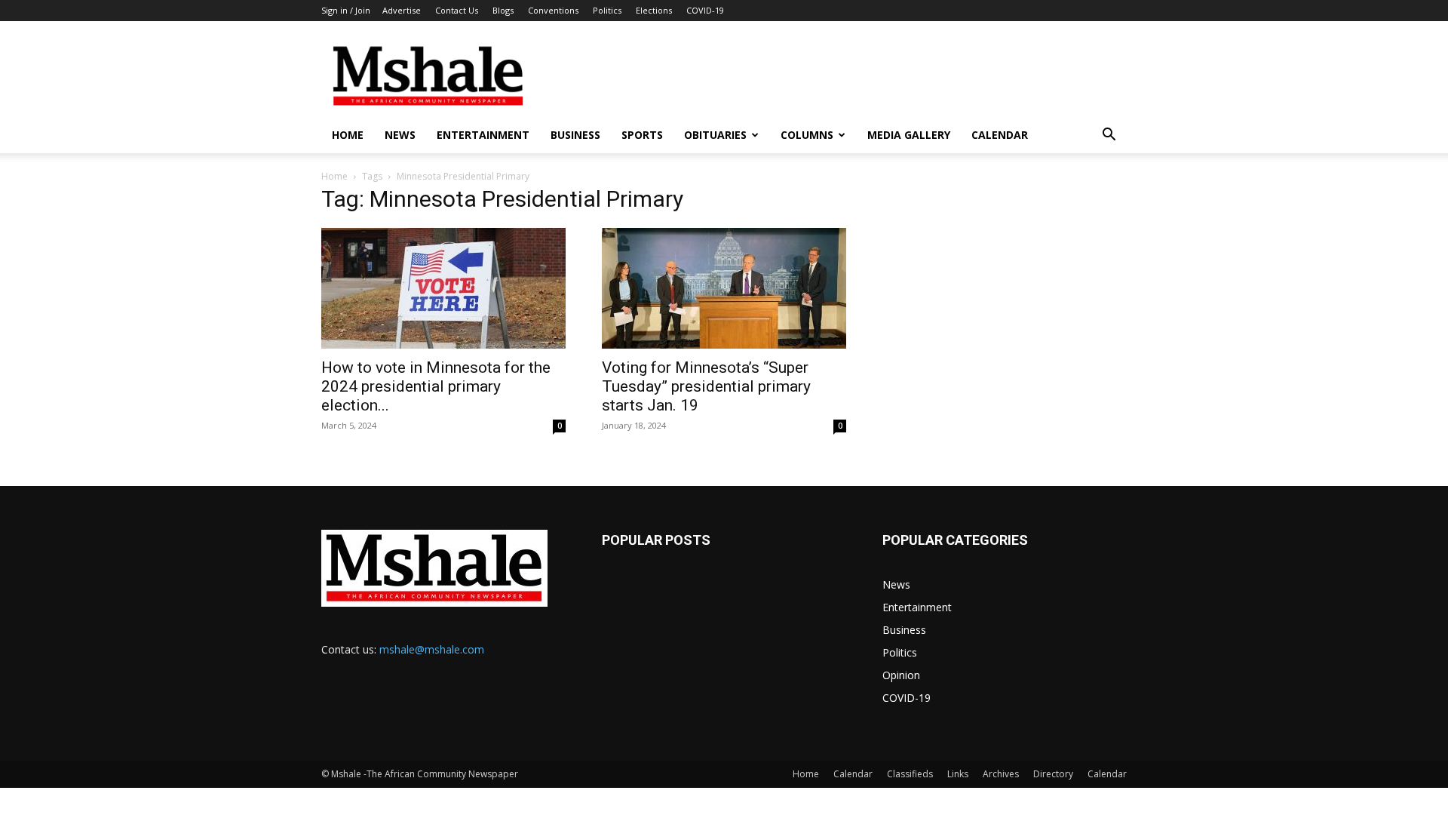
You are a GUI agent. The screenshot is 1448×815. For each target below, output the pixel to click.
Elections (654, 10)
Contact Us (456, 10)
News (400, 135)
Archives (1001, 773)
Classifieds (910, 773)
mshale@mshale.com (431, 649)
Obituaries (715, 135)
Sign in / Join (345, 10)
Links (957, 773)
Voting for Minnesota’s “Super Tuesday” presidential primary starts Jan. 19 (706, 386)
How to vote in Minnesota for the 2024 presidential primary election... (436, 386)
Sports (642, 135)
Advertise (401, 10)
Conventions (553, 10)
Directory (1053, 773)
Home (348, 135)
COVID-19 (705, 10)
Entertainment (483, 135)
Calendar (999, 135)
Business (575, 135)
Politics (607, 10)
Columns (807, 135)
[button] (1109, 136)
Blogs (503, 10)
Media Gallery (908, 135)
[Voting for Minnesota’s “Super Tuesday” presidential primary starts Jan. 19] (724, 288)
